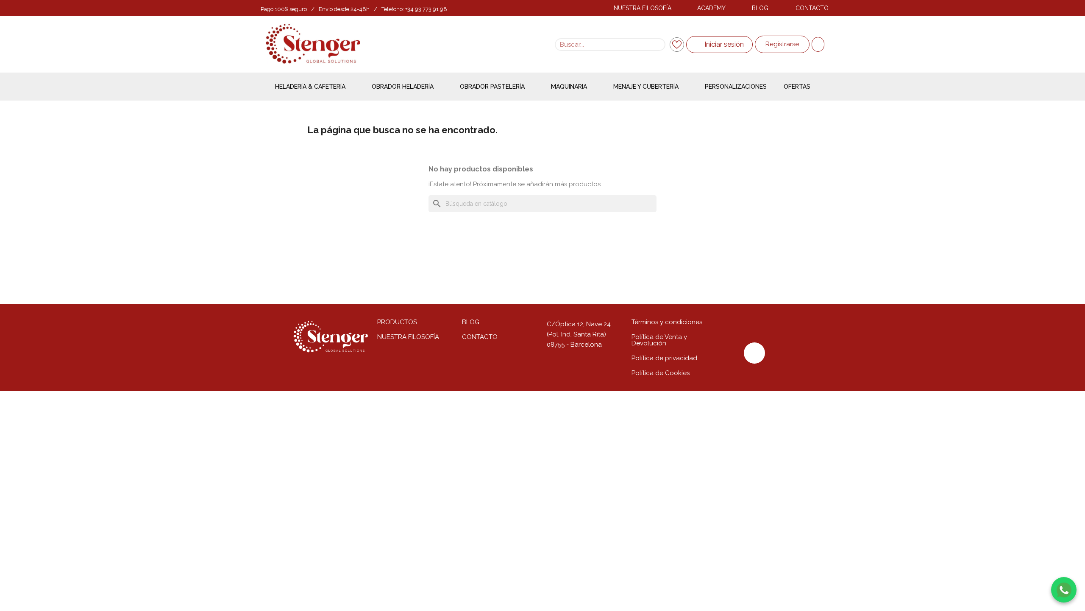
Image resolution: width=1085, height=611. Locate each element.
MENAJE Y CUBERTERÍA (646, 86)
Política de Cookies (661, 373)
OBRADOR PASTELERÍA (492, 86)
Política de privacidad (664, 358)
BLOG (760, 8)
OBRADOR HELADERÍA (403, 86)
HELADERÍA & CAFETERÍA (310, 86)
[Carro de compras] (818, 44)
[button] (782, 44)
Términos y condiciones (667, 322)
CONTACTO (812, 8)
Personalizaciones (736, 86)
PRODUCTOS (397, 322)
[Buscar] (658, 44)
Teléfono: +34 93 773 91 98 (414, 9)
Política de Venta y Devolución (659, 340)
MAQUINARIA (569, 86)
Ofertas (797, 86)
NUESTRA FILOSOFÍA (642, 8)
